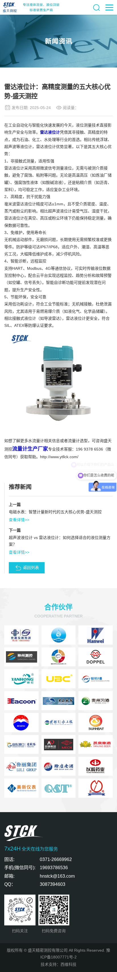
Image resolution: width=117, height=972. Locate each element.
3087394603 (52, 884)
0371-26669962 (56, 859)
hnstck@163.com (57, 876)
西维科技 (68, 964)
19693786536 (54, 867)
